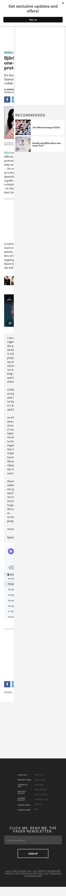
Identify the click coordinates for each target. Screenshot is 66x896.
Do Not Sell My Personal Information (43, 875)
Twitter (38, 774)
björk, (8, 692)
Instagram (40, 789)
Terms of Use (23, 785)
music (8, 52)
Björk (7, 152)
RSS (36, 808)
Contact (22, 774)
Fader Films (24, 809)
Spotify (38, 804)
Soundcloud (41, 799)
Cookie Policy (21, 798)
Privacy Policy (22, 792)
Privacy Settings (16, 874)
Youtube (39, 784)
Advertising (24, 779)
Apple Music (40, 794)
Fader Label (24, 804)
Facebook (39, 779)
